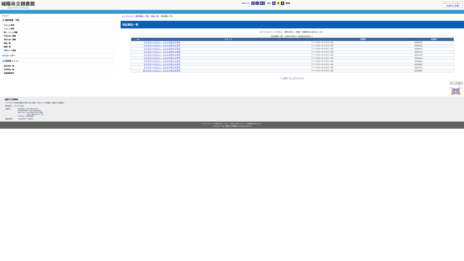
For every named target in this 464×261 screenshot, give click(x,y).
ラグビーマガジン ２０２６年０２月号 (162, 52)
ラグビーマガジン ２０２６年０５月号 (162, 42)
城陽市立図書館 (11, 99)
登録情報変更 (9, 73)
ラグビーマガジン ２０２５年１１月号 (162, 61)
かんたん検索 (9, 25)
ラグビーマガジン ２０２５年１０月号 (162, 64)
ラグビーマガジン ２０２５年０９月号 (162, 67)
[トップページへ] (296, 78)
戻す (262, 3)
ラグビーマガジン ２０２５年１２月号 (162, 58)
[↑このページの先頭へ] (456, 88)
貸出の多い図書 (10, 39)
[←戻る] (284, 78)
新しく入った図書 (11, 32)
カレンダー (10, 55)
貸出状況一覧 (9, 66)
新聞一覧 (7, 47)
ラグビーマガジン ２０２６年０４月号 (162, 45)
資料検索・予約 (142, 16)
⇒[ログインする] (452, 6)
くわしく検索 (9, 29)
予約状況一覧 (9, 69)
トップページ (127, 16)
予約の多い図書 (10, 36)
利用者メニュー (12, 61)
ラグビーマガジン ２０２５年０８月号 (162, 71)
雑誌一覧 (155, 16)
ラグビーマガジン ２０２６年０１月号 (162, 55)
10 (144, 71)
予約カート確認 (10, 50)
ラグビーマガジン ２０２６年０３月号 (162, 49)
